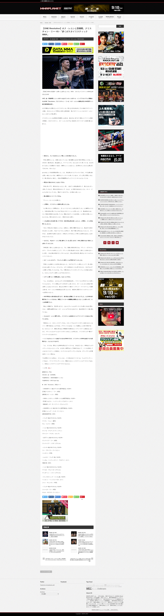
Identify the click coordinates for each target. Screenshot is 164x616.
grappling (97, 585)
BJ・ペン (94, 588)
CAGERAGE (117, 585)
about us (98, 586)
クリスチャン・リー (66, 38)
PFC (94, 585)
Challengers (101, 589)
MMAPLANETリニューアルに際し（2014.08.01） (105, 609)
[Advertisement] (68, 138)
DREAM (108, 585)
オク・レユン (74, 38)
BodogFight (88, 585)
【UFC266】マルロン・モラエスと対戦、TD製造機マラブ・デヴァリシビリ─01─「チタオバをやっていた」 (55, 559)
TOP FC (112, 585)
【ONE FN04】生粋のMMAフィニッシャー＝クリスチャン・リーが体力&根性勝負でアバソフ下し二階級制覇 (85, 551)
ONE (50, 22)
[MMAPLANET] (51, 9)
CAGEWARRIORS (90, 586)
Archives (42, 592)
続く (49, 368)
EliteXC (120, 586)
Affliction (116, 586)
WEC (89, 588)
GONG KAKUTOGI (108, 586)
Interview (46, 22)
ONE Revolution (80, 38)
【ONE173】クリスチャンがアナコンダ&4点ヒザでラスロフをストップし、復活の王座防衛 (56, 535)
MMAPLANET (85, 613)
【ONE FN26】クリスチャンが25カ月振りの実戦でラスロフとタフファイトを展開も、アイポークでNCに (85, 535)
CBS (113, 586)
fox (92, 585)
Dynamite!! (101, 585)
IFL (95, 586)
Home (41, 22)
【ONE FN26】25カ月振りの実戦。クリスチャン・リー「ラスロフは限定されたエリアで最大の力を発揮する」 (56, 543)
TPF (105, 585)
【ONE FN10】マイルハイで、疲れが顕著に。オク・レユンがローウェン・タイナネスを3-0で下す (56, 551)
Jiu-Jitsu (102, 586)
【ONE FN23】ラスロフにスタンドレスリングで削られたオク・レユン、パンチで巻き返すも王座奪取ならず (85, 543)
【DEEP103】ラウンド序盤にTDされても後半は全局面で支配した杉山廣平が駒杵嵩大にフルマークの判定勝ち (80, 560)
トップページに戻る (46, 571)
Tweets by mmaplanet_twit (47, 585)
